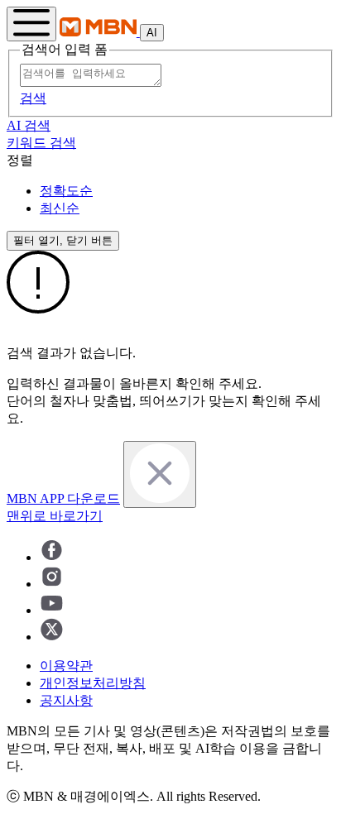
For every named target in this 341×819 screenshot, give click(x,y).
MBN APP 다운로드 (63, 498)
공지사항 (66, 700)
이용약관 (66, 666)
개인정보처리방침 (93, 683)
